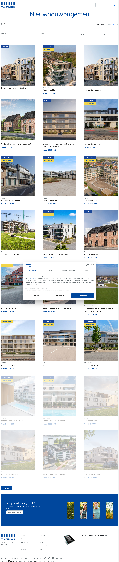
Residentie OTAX (50, 200)
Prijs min (83, 34)
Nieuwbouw (24, 542)
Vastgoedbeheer (88, 5)
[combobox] (19, 38)
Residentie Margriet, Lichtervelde (57, 308)
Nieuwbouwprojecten (75, 5)
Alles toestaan (83, 295)
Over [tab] (86, 270)
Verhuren (24, 549)
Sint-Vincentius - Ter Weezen (55, 254)
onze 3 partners (33, 278)
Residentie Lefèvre (92, 144)
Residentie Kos (90, 419)
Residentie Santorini (9, 473)
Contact (42, 549)
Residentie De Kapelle (10, 200)
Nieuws (42, 535)
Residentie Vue (90, 200)
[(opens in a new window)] (45, 558)
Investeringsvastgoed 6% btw (13, 88)
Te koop (57, 5)
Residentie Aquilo (91, 365)
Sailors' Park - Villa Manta (54, 419)
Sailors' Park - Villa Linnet (12, 419)
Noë (44, 365)
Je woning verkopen (103, 5)
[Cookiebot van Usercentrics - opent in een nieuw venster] (87, 265)
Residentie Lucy (8, 365)
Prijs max (102, 34)
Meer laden (6, 488)
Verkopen (24, 546)
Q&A (41, 542)
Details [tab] (50, 270)
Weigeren (36, 295)
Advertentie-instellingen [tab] (68, 270)
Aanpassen (58, 295)
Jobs (41, 539)
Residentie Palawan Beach (54, 473)
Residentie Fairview (92, 90)
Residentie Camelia (9, 308)
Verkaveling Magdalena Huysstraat (16, 144)
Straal (42, 33)
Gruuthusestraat (91, 254)
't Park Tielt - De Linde (10, 254)
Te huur (64, 5)
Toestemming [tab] (32, 270)
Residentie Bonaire (92, 473)
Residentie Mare (49, 90)
